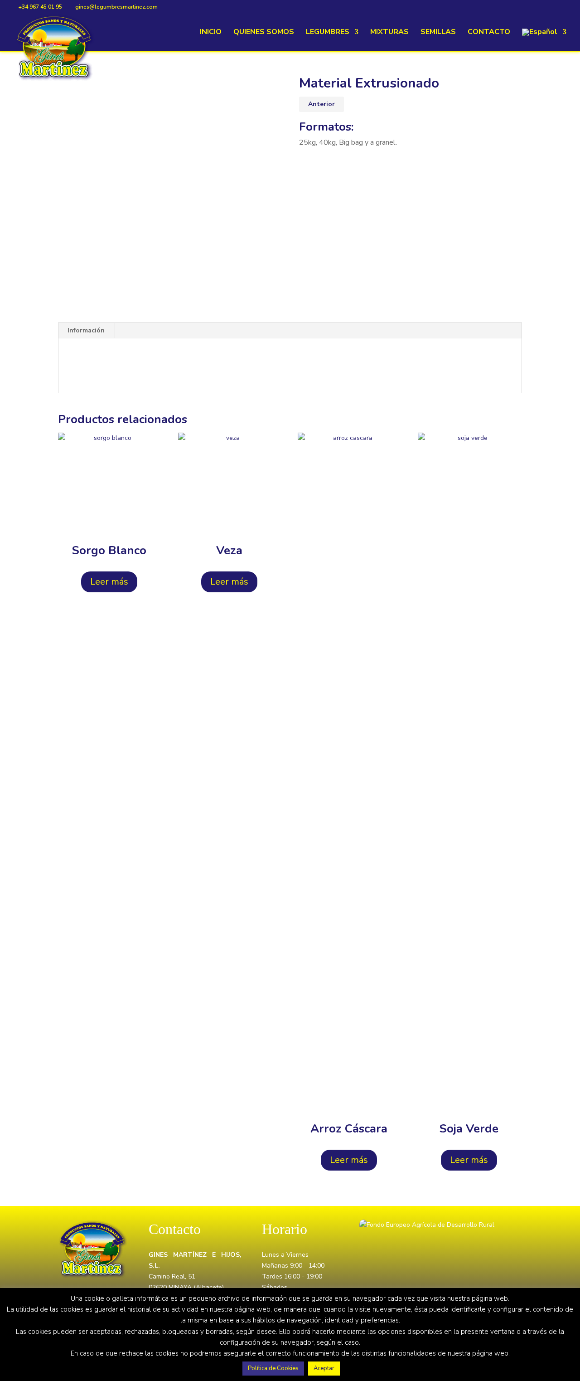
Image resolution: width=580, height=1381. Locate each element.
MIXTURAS (389, 33)
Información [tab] (86, 330)
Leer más (109, 582)
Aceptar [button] (324, 1368)
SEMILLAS (438, 33)
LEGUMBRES (327, 33)
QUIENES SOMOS (263, 33)
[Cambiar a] (544, 40)
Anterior (321, 104)
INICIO (211, 33)
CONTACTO (489, 33)
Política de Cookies (273, 1368)
